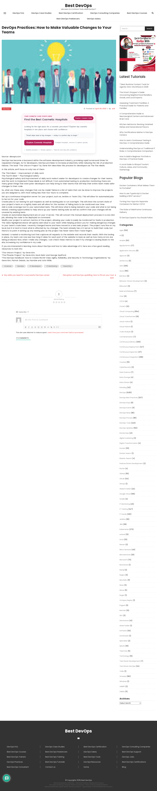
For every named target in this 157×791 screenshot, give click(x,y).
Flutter (122, 468)
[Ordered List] (38, 327)
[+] (57, 327)
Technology (124, 656)
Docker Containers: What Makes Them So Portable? (137, 186)
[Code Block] (48, 327)
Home (86, 767)
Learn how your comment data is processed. (66, 332)
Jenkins (122, 519)
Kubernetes (124, 529)
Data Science (125, 372)
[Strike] (35, 327)
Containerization (126, 337)
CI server (7, 266)
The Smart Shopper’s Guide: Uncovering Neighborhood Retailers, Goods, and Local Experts (136, 95)
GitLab (122, 479)
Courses (123, 362)
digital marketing (126, 438)
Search (149, 28)
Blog (124, 767)
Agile (121, 230)
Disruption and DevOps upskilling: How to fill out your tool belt (88, 276)
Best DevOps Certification (71, 13)
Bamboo (123, 276)
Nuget (122, 595)
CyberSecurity (125, 367)
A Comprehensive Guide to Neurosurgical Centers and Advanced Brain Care (136, 116)
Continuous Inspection (129, 352)
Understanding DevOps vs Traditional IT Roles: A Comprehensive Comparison (137, 149)
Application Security (128, 250)
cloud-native (125, 321)
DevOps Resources (92, 762)
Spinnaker (123, 641)
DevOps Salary (94, 18)
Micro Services (125, 549)
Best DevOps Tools (92, 757)
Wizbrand (81, 785)
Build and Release (126, 291)
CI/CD (122, 301)
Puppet (122, 605)
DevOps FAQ (18, 13)
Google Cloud (125, 494)
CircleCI (123, 306)
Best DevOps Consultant (18, 767)
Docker (122, 448)
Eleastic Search (126, 458)
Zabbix (122, 691)
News (122, 585)
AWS (121, 266)
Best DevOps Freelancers (68, 18)
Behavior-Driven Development (132, 281)
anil (113, 108)
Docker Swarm (125, 453)
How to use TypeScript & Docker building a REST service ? (134, 194)
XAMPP (122, 686)
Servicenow (124, 620)
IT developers (35, 266)
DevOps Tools (125, 423)
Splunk (122, 646)
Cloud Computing (127, 311)
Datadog (123, 387)
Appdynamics (125, 245)
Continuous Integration (129, 357)
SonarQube (124, 636)
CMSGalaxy (71, 783)
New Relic (123, 580)
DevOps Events (126, 408)
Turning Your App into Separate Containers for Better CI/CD (134, 202)
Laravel (122, 534)
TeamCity (67, 266)
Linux (121, 539)
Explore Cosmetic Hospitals (39, 143)
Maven (122, 544)
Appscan (123, 256)
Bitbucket (123, 286)
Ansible (122, 240)
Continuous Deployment (129, 347)
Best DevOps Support (131, 752)
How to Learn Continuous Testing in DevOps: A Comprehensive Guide (135, 141)
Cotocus (78, 787)
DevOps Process (126, 418)
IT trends (123, 514)
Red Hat (123, 610)
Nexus (122, 590)
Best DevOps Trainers (16, 757)
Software (123, 631)
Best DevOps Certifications (134, 762)
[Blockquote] (45, 327)
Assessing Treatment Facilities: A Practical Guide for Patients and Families (134, 106)
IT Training (124, 509)
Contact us (50, 767)
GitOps (122, 484)
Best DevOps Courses (137, 13)
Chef (122, 296)
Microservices (125, 555)
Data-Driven (124, 382)
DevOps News (125, 413)
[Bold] (25, 327)
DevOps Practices (15, 762)
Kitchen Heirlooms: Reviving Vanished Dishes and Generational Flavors (136, 125)
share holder (125, 625)
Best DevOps (78, 6)
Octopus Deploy (126, 600)
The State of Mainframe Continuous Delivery (136, 211)
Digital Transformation (129, 443)
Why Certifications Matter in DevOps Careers (136, 133)
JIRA (121, 524)
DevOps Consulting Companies (105, 13)
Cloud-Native (125, 326)
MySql (122, 570)
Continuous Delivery (128, 342)
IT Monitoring (52, 266)
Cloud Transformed (127, 316)
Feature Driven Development (131, 463)
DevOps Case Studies (41, 13)
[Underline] (32, 327)
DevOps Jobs (128, 757)
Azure (122, 271)
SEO (121, 615)
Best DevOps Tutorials (55, 762)
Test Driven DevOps (127, 666)
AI (120, 235)
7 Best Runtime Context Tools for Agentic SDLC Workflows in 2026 (134, 85)
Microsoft (123, 560)
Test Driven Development (130, 661)
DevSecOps (124, 433)
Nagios (122, 575)
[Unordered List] (41, 327)
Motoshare (124, 565)
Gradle (122, 499)
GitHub (122, 473)
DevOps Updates (126, 428)
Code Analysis (125, 332)
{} (54, 327)
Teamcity (123, 651)
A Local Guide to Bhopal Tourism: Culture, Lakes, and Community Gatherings (134, 167)
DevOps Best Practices (129, 397)
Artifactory (124, 261)
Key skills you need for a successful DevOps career (27, 275)
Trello (122, 671)
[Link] (51, 327)
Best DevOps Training (54, 757)
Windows (123, 681)
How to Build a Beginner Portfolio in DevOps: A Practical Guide (135, 157)
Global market (125, 489)
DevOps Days (125, 402)
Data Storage (125, 377)
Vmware (123, 676)
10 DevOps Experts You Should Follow (136, 217)
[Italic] (28, 327)
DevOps (6, 109)
